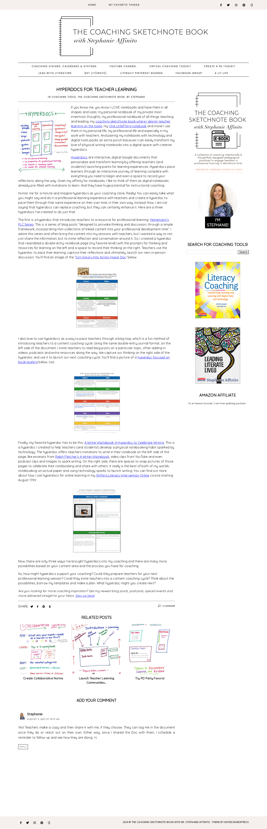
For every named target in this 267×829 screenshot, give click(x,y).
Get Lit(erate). (96, 73)
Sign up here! (85, 596)
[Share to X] (32, 606)
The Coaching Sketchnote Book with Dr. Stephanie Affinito (171, 822)
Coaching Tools (64, 97)
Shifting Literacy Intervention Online (122, 475)
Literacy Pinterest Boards (141, 73)
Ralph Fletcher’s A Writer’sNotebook (82, 457)
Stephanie (35, 714)
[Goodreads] (252, 5)
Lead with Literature (55, 73)
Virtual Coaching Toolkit (170, 66)
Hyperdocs (79, 157)
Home (92, 4)
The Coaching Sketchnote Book (101, 97)
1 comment (168, 606)
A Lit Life (221, 73)
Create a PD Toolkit (219, 66)
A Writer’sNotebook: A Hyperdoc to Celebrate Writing (124, 443)
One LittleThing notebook (128, 126)
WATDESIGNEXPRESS (236, 822)
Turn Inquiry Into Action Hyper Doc (100, 257)
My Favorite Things (124, 4)
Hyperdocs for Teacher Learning (96, 89)
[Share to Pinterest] (44, 606)
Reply (23, 746)
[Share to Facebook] (38, 606)
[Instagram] (236, 5)
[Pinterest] (244, 5)
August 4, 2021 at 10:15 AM (43, 719)
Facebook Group (189, 73)
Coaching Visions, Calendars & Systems (64, 66)
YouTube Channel (123, 66)
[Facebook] (221, 5)
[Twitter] (228, 5)
